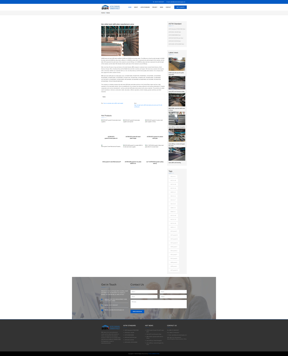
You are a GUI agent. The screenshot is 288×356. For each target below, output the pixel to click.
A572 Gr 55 (173, 184)
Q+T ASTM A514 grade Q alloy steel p (155, 162)
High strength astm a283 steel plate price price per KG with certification (148, 105)
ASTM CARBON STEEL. (154, 353)
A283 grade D (174, 246)
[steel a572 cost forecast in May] (177, 83)
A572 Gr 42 (173, 188)
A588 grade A (174, 266)
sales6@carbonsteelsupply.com (116, 309)
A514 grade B (174, 258)
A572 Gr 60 (173, 215)
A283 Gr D (173, 192)
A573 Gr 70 (173, 219)
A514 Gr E (173, 176)
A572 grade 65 (174, 235)
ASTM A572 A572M (129, 339)
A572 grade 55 (174, 239)
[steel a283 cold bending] (177, 154)
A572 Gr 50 (173, 223)
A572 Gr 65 (173, 180)
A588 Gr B (173, 207)
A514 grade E (174, 231)
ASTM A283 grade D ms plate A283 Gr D (133, 162)
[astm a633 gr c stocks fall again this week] (177, 135)
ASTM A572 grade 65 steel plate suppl (133, 137)
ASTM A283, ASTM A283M (131, 342)
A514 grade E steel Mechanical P (111, 161)
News (161, 7)
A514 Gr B (173, 203)
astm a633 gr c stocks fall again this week (177, 144)
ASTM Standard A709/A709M (132, 330)
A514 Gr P (173, 200)
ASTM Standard (145, 7)
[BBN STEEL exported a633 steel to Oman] (177, 99)
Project (154, 7)
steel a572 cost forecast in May (176, 91)
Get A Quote (180, 7)
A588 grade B (174, 262)
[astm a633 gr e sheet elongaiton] (177, 118)
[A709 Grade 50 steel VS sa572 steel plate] (177, 64)
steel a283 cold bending (175, 162)
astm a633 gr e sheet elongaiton (177, 127)
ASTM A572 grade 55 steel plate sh (111, 137)
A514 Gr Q (173, 196)
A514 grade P (174, 254)
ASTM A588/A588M (129, 335)
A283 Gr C (173, 227)
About (136, 7)
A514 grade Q (174, 250)
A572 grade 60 (174, 270)
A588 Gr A (173, 211)
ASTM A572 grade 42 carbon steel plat (155, 137)
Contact (168, 7)
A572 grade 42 (174, 242)
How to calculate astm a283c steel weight (113, 103)
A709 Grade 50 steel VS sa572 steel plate (176, 73)
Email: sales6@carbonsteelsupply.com (177, 335)
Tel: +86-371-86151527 (158, 1)
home (103, 13)
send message (137, 311)
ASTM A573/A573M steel (130, 337)
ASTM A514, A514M (129, 332)
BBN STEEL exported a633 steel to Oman (177, 109)
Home (129, 7)
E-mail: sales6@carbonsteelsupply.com (176, 1)
